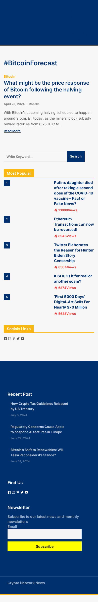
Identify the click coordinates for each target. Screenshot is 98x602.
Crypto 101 (80, 23)
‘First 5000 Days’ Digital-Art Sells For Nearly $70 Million (72, 302)
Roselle (34, 104)
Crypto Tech (81, 28)
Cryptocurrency (84, 11)
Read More (12, 131)
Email (12, 526)
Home (76, 5)
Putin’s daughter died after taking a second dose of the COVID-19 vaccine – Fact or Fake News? (73, 193)
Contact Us (80, 40)
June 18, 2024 (20, 461)
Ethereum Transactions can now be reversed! (74, 224)
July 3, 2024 (19, 415)
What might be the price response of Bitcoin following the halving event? (46, 89)
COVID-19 (79, 34)
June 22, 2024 (20, 438)
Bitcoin (77, 17)
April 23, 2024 (14, 104)
